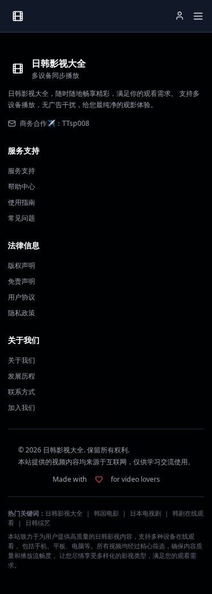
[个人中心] (180, 16)
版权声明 (21, 265)
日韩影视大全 (64, 513)
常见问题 (21, 218)
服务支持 (21, 170)
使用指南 (21, 202)
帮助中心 (21, 186)
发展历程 (21, 376)
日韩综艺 (37, 523)
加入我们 (21, 407)
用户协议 (21, 297)
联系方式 (21, 392)
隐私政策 (21, 313)
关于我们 (21, 360)
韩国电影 (106, 513)
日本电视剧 (145, 513)
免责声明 (21, 281)
